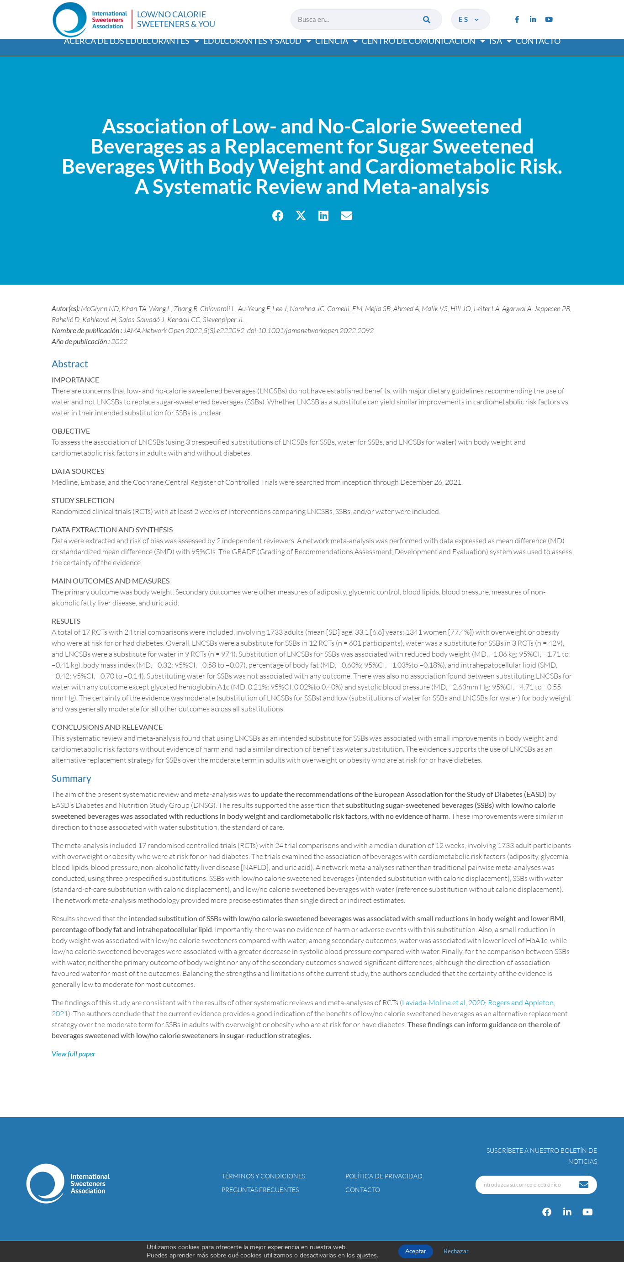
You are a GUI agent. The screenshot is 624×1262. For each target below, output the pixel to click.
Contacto (538, 41)
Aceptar (415, 1251)
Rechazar (456, 1251)
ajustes (367, 1255)
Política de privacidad (384, 1176)
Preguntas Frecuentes (260, 1189)
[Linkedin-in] (532, 19)
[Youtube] (548, 19)
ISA (495, 41)
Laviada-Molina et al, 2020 (443, 1002)
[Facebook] (547, 1212)
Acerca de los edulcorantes (127, 41)
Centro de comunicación (419, 41)
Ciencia (331, 41)
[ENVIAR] (584, 1185)
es (466, 19)
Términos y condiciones (263, 1176)
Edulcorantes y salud (252, 41)
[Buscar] (427, 19)
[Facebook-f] (517, 19)
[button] (278, 215)
